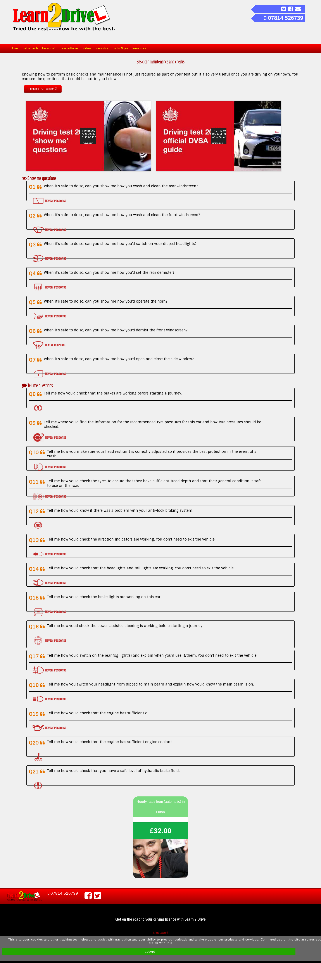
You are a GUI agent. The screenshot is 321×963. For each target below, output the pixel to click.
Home (14, 48)
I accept (149, 951)
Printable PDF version (41, 89)
